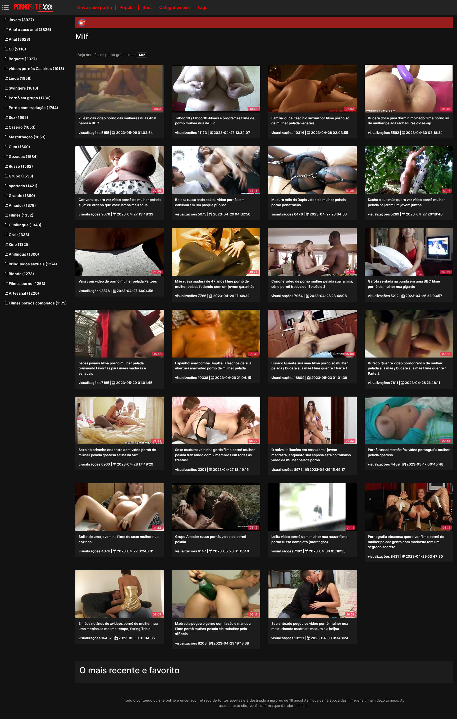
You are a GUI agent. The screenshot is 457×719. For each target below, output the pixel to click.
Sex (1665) (18, 117)
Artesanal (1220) (24, 293)
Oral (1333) (19, 234)
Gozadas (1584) (23, 156)
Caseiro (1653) (22, 127)
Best (148, 7)
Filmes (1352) (21, 215)
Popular (128, 7)
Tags (202, 7)
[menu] (5, 7)
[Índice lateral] (34, 7)
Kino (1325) (19, 244)
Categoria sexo (175, 7)
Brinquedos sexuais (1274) (33, 264)
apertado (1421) (23, 186)
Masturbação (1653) (27, 137)
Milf (142, 55)
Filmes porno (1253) (27, 283)
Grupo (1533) (21, 176)
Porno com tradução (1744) (33, 107)
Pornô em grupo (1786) (30, 98)
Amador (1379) (22, 205)
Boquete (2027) (23, 59)
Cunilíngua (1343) (25, 225)
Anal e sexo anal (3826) (30, 29)
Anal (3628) (19, 39)
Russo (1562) (21, 166)
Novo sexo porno (95, 7)
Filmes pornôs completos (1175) (38, 303)
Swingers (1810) (23, 88)
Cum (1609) (19, 146)
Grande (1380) (22, 195)
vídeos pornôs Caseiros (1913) (36, 68)
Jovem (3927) (21, 19)
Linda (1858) (20, 78)
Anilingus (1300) (24, 254)
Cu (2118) (17, 49)
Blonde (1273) (21, 273)
